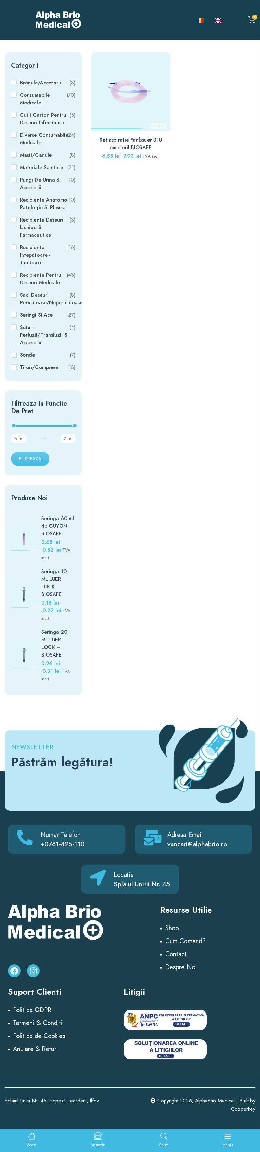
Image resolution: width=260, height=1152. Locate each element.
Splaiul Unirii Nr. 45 (142, 884)
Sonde (27, 355)
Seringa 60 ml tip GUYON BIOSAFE (57, 526)
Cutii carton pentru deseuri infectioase (43, 118)
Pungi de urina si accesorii (40, 183)
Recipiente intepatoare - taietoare (35, 255)
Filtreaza (30, 458)
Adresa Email (185, 834)
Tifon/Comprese (39, 367)
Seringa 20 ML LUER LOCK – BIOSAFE (54, 643)
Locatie (124, 874)
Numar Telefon (61, 834)
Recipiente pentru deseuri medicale (40, 278)
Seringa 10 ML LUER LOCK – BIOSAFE (54, 583)
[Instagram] (33, 970)
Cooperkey (243, 1109)
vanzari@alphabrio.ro (197, 844)
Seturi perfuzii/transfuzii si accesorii (44, 335)
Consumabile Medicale (35, 98)
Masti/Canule (36, 155)
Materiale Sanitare (41, 167)
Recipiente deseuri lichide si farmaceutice (41, 227)
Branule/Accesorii (40, 82)
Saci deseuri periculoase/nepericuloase (51, 298)
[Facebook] (14, 970)
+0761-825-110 (63, 844)
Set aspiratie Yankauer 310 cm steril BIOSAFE (131, 143)
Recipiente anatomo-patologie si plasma (44, 203)
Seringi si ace (36, 315)
